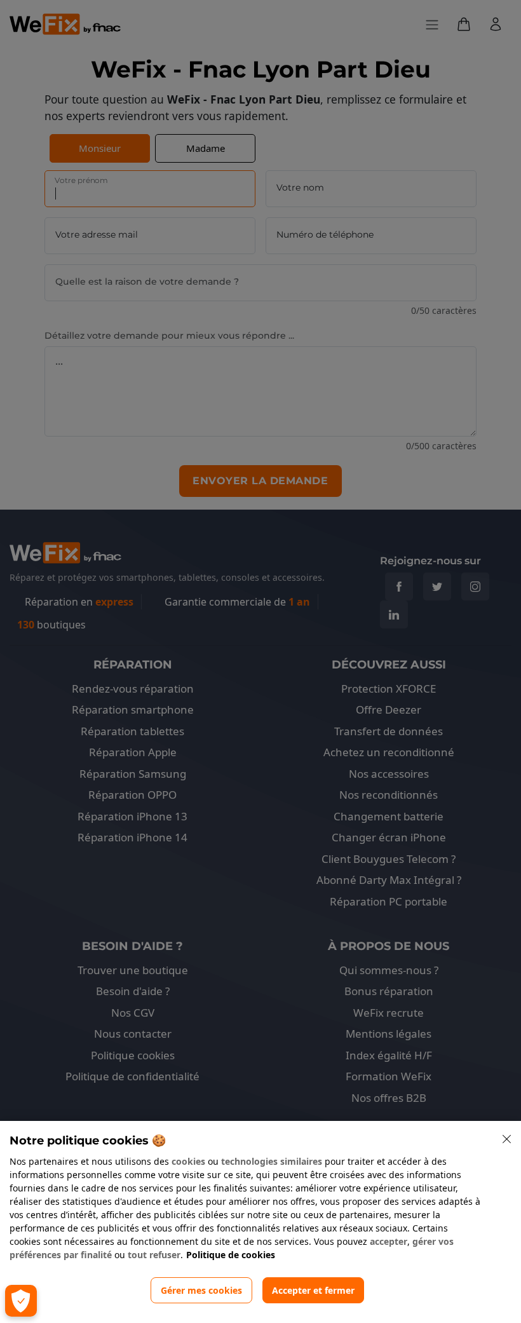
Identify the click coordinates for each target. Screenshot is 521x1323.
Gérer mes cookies (201, 1290)
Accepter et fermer (313, 1290)
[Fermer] (507, 1139)
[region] (260, 1222)
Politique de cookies (230, 1255)
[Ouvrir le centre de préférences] (21, 1301)
